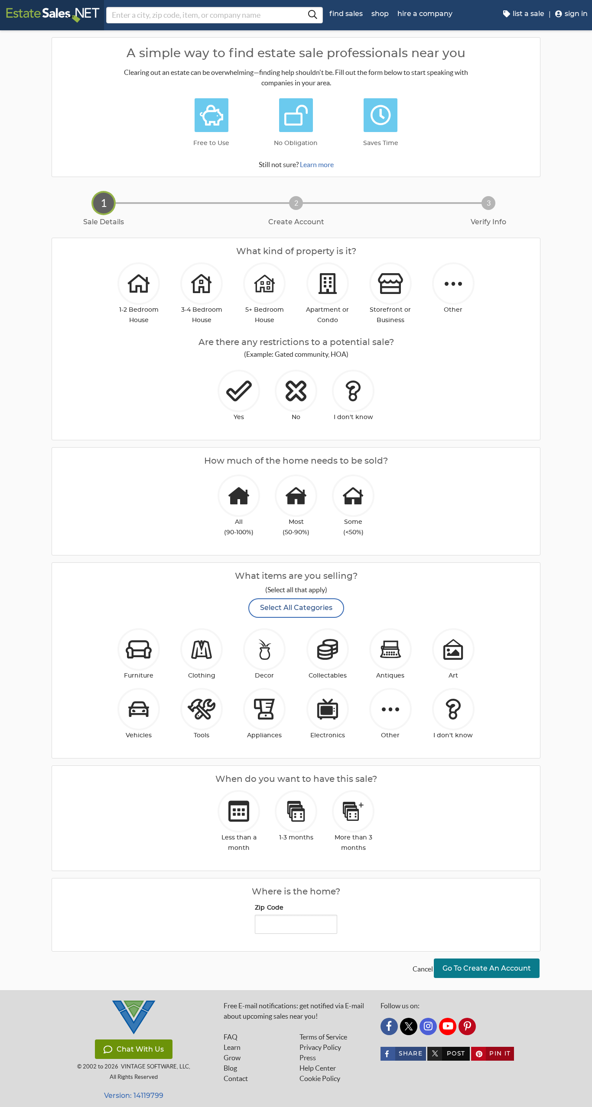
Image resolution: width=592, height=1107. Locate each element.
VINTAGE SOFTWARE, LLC (155, 1066)
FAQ (230, 1037)
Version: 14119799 (133, 1095)
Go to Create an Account (486, 968)
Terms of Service (323, 1037)
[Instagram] (428, 1026)
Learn (232, 1047)
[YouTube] (447, 1026)
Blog (230, 1068)
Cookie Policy (319, 1078)
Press (307, 1058)
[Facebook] (389, 1026)
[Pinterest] (467, 1026)
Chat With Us (140, 1049)
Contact (236, 1078)
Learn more (317, 164)
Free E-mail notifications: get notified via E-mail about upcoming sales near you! (294, 1011)
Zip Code (269, 908)
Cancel (423, 969)
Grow (232, 1058)
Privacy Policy (320, 1047)
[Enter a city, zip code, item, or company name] (312, 15)
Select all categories (296, 608)
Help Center (317, 1068)
